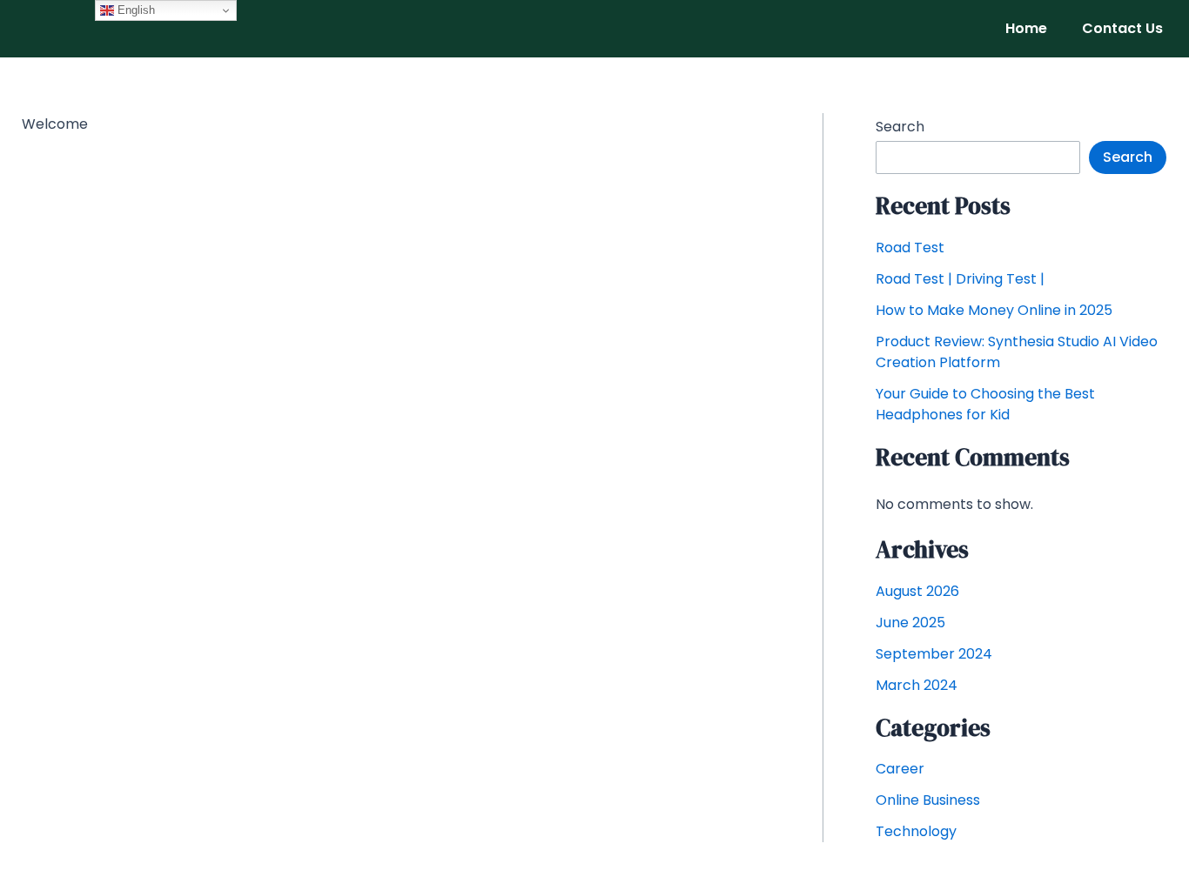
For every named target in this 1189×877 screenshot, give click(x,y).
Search (900, 127)
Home (1026, 28)
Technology (916, 831)
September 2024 (934, 654)
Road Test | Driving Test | (960, 279)
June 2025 (910, 623)
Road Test (910, 248)
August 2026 (917, 591)
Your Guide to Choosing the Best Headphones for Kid (985, 404)
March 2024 (916, 685)
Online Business (928, 800)
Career (900, 769)
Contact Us (1122, 28)
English (134, 10)
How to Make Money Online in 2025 (994, 310)
